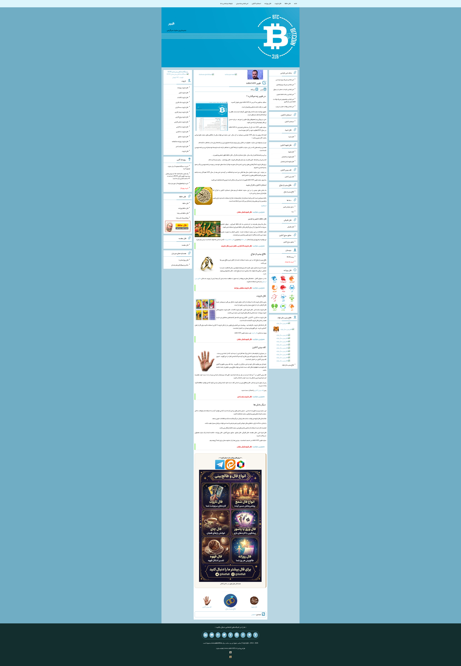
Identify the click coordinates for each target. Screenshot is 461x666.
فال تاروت (278, 3)
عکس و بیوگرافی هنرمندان (179, 265)
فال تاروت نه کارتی (182, 126)
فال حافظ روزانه (229, 239)
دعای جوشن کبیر (288, 206)
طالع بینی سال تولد (288, 365)
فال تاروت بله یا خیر (182, 146)
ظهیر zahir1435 (253, 83)
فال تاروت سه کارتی (181, 107)
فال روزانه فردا (183, 260)
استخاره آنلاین (256, 3)
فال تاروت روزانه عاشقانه (180, 141)
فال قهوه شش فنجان (287, 161)
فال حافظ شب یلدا (182, 213)
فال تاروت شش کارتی (181, 122)
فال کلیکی (290, 226)
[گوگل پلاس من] (218, 635)
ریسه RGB (290, 257)
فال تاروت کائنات (182, 97)
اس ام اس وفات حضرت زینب (285, 106)
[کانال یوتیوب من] (211, 635)
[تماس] (230, 635)
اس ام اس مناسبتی (242, 3)
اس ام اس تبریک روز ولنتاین (285, 84)
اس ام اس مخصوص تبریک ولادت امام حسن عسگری (284, 100)
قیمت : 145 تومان (178, 74)
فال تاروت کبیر (183, 92)
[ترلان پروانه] (231, 75)
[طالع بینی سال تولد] (283, 342)
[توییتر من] (224, 635)
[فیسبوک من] (243, 635)
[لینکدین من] (205, 635)
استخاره (263, 205)
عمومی (253, 614)
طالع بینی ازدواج (289, 191)
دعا (293, 211)
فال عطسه (185, 245)
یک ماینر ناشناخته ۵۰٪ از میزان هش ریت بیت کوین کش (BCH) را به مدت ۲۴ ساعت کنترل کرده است (178, 176)
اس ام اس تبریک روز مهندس (285, 79)
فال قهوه (291, 151)
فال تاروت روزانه (182, 87)
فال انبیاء (291, 136)
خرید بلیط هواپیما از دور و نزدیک (178, 183)
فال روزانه (267, 3)
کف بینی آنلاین (259, 390)
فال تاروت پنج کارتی (182, 117)
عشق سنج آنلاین (288, 241)
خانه (295, 3)
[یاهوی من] (255, 635)
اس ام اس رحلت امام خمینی (285, 94)
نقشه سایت (220, 648)
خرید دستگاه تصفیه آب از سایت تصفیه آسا (179, 167)
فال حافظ (288, 3)
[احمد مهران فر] (255, 75)
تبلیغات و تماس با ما (226, 3)
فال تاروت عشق (183, 136)
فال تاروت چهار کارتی (181, 112)
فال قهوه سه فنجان (288, 156)
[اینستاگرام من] (236, 635)
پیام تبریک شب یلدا (182, 218)
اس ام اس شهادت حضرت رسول (283, 89)
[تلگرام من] (249, 635)
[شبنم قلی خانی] (206, 75)
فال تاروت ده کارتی (182, 131)
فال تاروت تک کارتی (182, 102)
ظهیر (171, 23)
